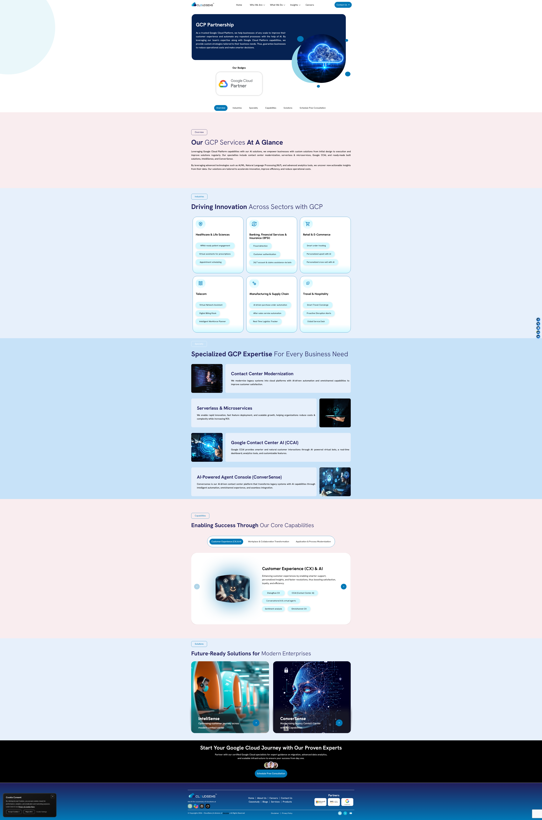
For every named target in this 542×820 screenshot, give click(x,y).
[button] (199, 132)
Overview (220, 107)
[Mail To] (538, 319)
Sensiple (226, 813)
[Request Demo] (538, 323)
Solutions (288, 107)
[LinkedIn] (538, 336)
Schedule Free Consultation (313, 107)
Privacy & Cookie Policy (26, 807)
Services (275, 801)
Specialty (253, 107)
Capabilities (270, 107)
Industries (237, 107)
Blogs (265, 801)
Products (287, 801)
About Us (261, 798)
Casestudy (254, 801)
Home (239, 4)
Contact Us (286, 798)
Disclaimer (275, 813)
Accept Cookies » (14, 812)
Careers (310, 4)
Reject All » (29, 812)
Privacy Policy (287, 813)
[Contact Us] (538, 328)
